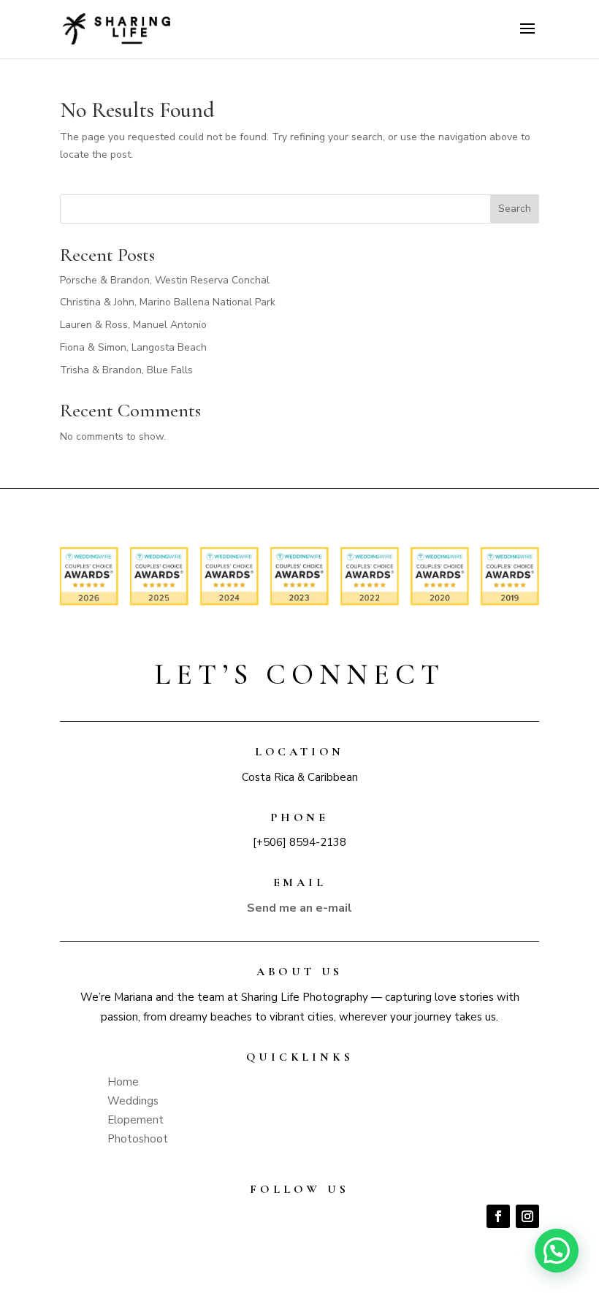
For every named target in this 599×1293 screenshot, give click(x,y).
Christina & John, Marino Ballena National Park (167, 302)
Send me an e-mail (299, 908)
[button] (557, 1251)
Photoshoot (137, 1139)
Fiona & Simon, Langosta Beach (133, 347)
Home (123, 1082)
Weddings (133, 1101)
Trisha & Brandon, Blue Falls (126, 370)
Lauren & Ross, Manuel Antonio (133, 325)
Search (514, 209)
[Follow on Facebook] (498, 1216)
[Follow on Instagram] (527, 1216)
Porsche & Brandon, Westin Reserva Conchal (165, 280)
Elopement (135, 1120)
